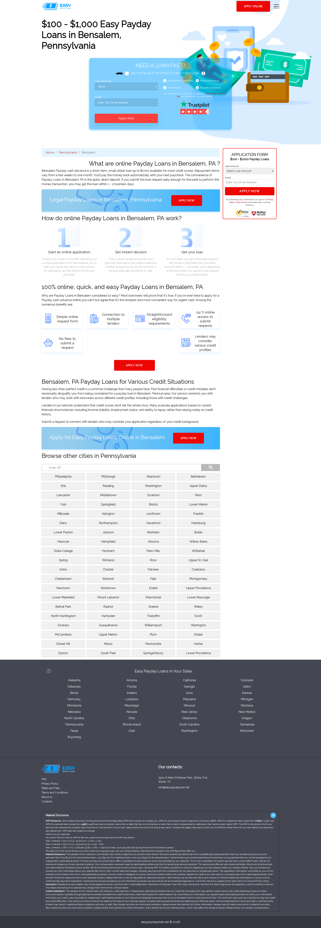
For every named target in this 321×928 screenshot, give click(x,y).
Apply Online (253, 6)
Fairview (153, 569)
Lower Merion (198, 504)
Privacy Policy (211, 94)
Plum (153, 634)
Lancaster (63, 495)
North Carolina (74, 718)
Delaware (74, 686)
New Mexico (247, 712)
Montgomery (198, 579)
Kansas (247, 693)
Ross (153, 560)
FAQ (44, 779)
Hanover (63, 541)
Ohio (132, 718)
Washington (153, 486)
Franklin (198, 513)
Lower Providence (198, 653)
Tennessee (247, 724)
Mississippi (131, 705)
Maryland (189, 699)
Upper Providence (198, 588)
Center (198, 644)
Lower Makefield (63, 597)
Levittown (153, 513)
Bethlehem (198, 476)
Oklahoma (189, 718)
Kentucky (74, 699)
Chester (108, 569)
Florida (132, 686)
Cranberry (198, 569)
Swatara (63, 625)
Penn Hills (153, 551)
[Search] (210, 467)
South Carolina (189, 724)
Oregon (247, 718)
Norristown (108, 588)
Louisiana (131, 699)
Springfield (108, 504)
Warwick (108, 579)
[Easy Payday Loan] (56, 6)
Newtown (63, 588)
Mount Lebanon (108, 597)
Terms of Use (241, 202)
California (189, 680)
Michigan (247, 699)
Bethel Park (63, 606)
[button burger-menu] (276, 6)
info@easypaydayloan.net (173, 787)
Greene (153, 606)
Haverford (153, 523)
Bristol (153, 504)
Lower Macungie (198, 597)
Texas (74, 731)
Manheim (153, 532)
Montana (247, 705)
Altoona (153, 541)
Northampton (108, 523)
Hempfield (108, 541)
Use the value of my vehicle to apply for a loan (165, 73)
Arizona (132, 680)
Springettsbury (153, 653)
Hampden (108, 616)
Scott (198, 616)
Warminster (153, 597)
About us (47, 797)
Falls (153, 579)
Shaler (198, 634)
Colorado (247, 680)
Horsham (108, 551)
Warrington (198, 625)
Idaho (247, 686)
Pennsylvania (68, 152)
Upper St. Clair (198, 560)
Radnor (108, 606)
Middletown (108, 495)
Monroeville (153, 644)
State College (63, 551)
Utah (132, 731)
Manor (108, 644)
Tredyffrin (153, 616)
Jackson (108, 532)
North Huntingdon (63, 616)
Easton (63, 653)
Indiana (132, 693)
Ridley (198, 606)
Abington (108, 513)
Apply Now (126, 118)
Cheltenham (63, 579)
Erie (63, 486)
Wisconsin (247, 731)
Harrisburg (198, 523)
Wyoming (74, 737)
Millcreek (63, 513)
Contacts (47, 801)
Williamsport (153, 625)
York (63, 504)
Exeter (153, 588)
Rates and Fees (51, 788)
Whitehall (198, 551)
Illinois (74, 693)
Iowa (189, 693)
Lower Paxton (63, 532)
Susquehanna (108, 625)
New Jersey (189, 712)
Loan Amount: (103, 81)
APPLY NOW (186, 200)
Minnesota (74, 705)
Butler (198, 532)
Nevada (131, 712)
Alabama (74, 680)
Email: (98, 97)
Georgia (189, 686)
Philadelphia (63, 476)
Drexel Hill (63, 644)
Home (49, 152)
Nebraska (74, 712)
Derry (63, 523)
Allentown (153, 476)
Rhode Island (132, 724)
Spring (63, 560)
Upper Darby (198, 486)
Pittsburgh (108, 476)
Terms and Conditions (55, 792)
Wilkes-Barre (198, 541)
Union (63, 569)
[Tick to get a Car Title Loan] (203, 73)
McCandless (63, 634)
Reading (108, 486)
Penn (198, 495)
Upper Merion (108, 634)
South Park (108, 653)
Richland (108, 560)
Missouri (189, 705)
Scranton (153, 495)
